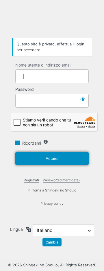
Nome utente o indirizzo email (43, 64)
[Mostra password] (83, 99)
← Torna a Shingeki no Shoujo (52, 190)
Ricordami (31, 143)
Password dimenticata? (61, 180)
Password (24, 89)
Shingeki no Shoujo (52, 22)
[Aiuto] (45, 141)
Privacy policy (52, 203)
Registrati (31, 180)
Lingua (16, 229)
